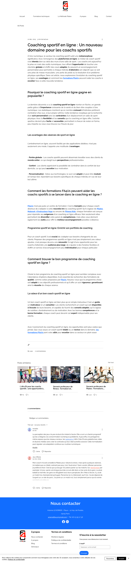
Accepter (121, 558)
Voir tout (111, 362)
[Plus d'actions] (102, 39)
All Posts (20, 26)
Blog (33, 543)
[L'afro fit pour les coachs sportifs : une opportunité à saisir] (32, 374)
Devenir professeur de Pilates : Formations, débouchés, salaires (96, 387)
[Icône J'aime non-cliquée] (34, 451)
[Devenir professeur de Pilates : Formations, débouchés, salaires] (99, 374)
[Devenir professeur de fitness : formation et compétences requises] (65, 374)
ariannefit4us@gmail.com (57, 517)
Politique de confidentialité (16, 559)
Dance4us (35, 547)
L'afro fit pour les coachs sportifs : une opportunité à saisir (31, 387)
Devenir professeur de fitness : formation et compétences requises (63, 387)
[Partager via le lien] (29, 345)
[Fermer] (128, 558)
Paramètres (110, 558)
